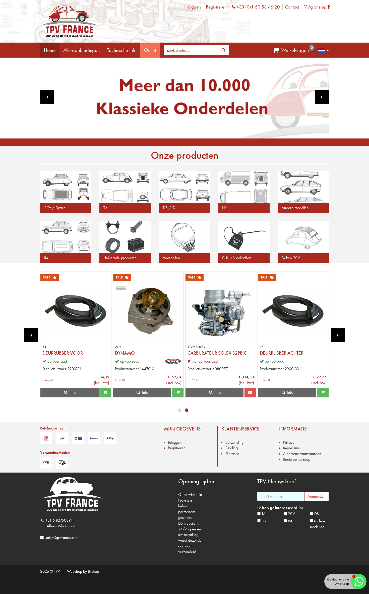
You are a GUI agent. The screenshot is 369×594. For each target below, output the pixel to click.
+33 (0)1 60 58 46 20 (257, 7)
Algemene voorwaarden (302, 453)
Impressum (291, 448)
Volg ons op (318, 7)
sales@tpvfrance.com (61, 537)
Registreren (216, 7)
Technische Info (122, 50)
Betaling (231, 448)
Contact (292, 7)
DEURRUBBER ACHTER (281, 353)
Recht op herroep (296, 459)
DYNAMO (125, 353)
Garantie (232, 453)
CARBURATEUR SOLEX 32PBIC (217, 353)
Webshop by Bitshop (83, 571)
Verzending (234, 442)
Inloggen (192, 7)
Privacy (288, 442)
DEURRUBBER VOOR (62, 353)
